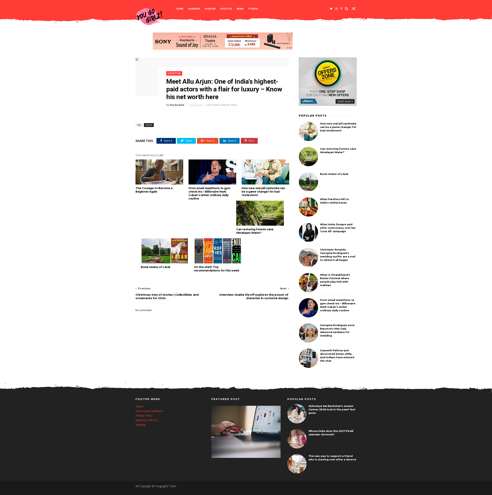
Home (179, 8)
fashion (210, 8)
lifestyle (226, 8)
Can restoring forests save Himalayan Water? (254, 231)
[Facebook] (341, 8)
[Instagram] (336, 8)
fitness (253, 8)
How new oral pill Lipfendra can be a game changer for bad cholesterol (263, 191)
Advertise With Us (146, 420)
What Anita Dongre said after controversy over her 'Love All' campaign (338, 228)
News (240, 8)
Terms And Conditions (149, 411)
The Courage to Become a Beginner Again (154, 189)
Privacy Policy (143, 415)
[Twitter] (331, 8)
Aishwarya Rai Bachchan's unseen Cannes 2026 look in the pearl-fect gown (331, 409)
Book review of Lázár (155, 267)
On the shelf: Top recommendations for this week (216, 268)
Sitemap (140, 425)
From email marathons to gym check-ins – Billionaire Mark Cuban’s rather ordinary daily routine (209, 193)
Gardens (194, 8)
